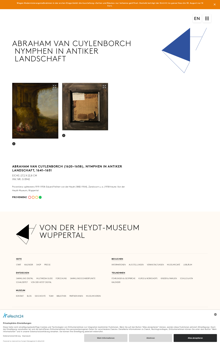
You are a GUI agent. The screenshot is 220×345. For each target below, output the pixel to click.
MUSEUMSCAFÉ (173, 265)
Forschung (61, 278)
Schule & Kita (186, 278)
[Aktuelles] (214, 5)
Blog (29, 296)
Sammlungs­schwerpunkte (82, 278)
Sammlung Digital (24, 278)
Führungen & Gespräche (123, 278)
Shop (38, 265)
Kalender (28, 265)
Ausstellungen (136, 265)
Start (18, 265)
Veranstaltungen (155, 265)
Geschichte (40, 296)
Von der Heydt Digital (41, 282)
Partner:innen (76, 296)
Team (51, 296)
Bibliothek (61, 296)
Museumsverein (93, 296)
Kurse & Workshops (148, 278)
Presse (47, 265)
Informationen (119, 265)
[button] (54, 86)
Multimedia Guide (44, 278)
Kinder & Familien (169, 278)
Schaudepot (22, 282)
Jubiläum (187, 265)
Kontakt (20, 296)
